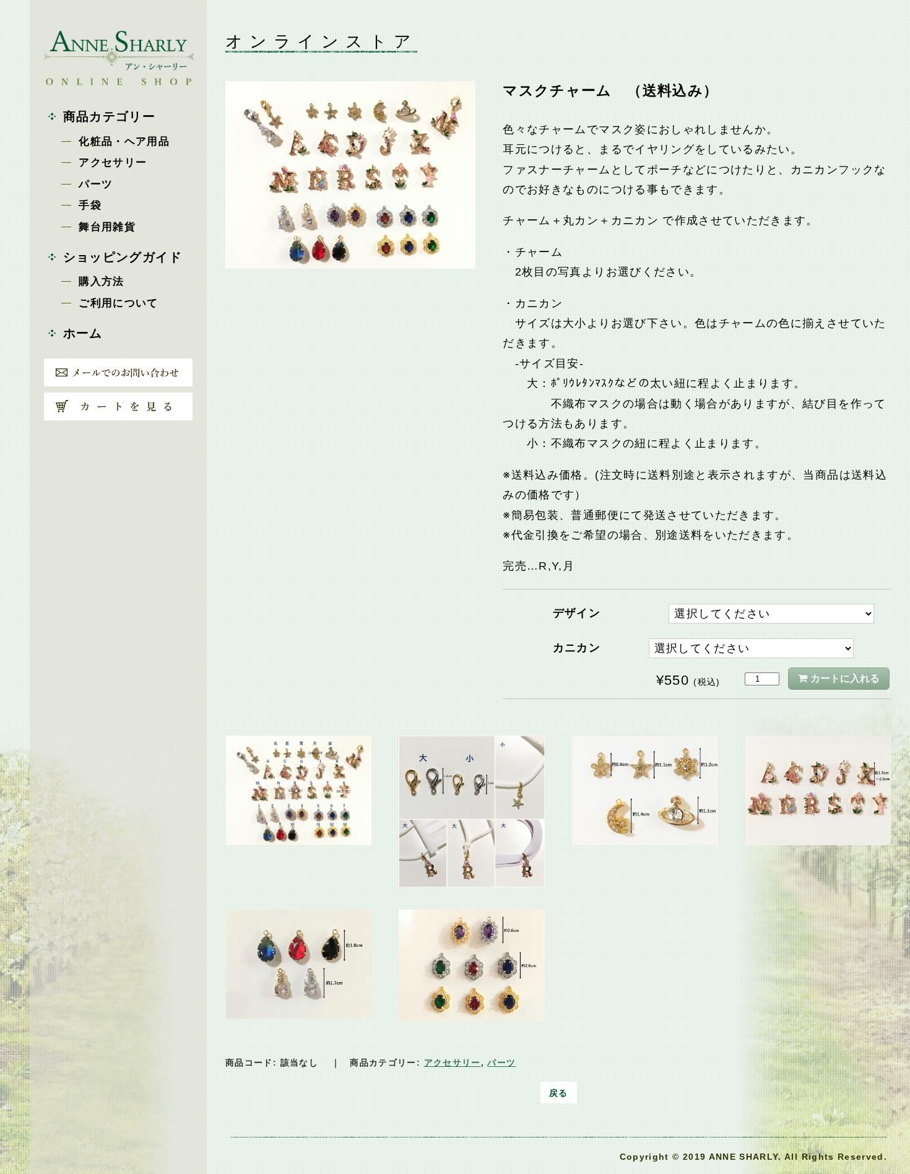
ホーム (83, 333)
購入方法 (101, 281)
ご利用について (118, 303)
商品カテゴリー (109, 117)
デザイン (576, 613)
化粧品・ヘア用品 (124, 141)
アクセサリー (113, 162)
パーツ (96, 184)
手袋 (90, 205)
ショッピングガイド (122, 257)
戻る (558, 1093)
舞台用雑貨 (107, 227)
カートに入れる (845, 678)
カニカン (576, 647)
